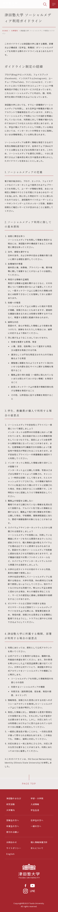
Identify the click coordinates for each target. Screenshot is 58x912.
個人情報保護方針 (39, 842)
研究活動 (10, 804)
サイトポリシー (13, 848)
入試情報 (35, 804)
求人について (37, 848)
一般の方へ (36, 826)
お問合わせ (11, 842)
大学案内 (10, 810)
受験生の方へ (12, 820)
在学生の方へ (37, 820)
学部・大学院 (37, 798)
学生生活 (35, 810)
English (10, 854)
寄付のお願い (12, 832)
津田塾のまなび (13, 798)
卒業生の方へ (12, 826)
